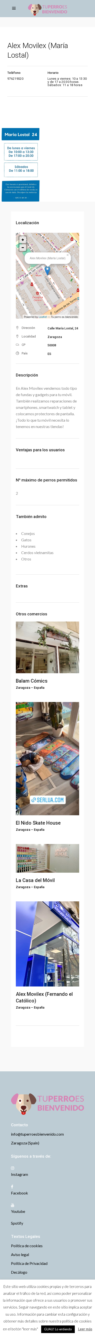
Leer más (85, 1329)
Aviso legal (20, 1254)
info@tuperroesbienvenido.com (37, 1134)
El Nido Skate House (38, 823)
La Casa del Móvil (35, 880)
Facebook (19, 1193)
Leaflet (43, 317)
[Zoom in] (22, 239)
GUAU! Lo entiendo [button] (58, 1329)
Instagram (19, 1174)
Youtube (18, 1211)
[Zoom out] (22, 247)
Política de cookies (27, 1245)
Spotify (17, 1223)
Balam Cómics (32, 681)
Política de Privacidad (29, 1263)
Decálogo (19, 1272)
